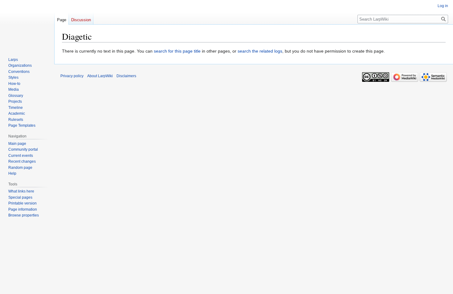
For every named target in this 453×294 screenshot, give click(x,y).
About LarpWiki (100, 76)
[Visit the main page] (27, 24)
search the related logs (260, 51)
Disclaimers (126, 76)
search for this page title (177, 51)
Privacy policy (72, 76)
